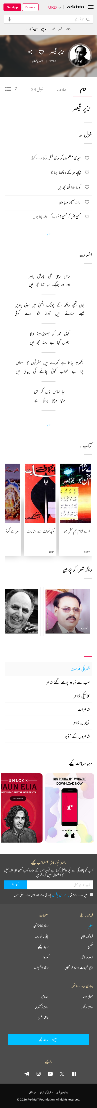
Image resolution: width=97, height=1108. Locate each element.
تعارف (61, 89)
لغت (52, 29)
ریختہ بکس (43, 1017)
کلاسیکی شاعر (82, 696)
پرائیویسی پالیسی (60, 894)
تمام (83, 89)
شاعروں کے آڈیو (77, 736)
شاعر (68, 29)
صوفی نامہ (88, 996)
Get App (12, 7)
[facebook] (74, 1074)
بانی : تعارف (41, 936)
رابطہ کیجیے (43, 947)
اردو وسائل (87, 957)
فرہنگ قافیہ (87, 936)
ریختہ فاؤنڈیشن (40, 926)
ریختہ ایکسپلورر (41, 968)
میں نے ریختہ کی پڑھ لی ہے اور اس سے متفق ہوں (50, 894)
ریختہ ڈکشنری (41, 1007)
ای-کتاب (32, 29)
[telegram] (27, 1074)
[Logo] (75, 7)
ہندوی (44, 996)
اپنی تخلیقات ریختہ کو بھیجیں (78, 968)
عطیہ (90, 926)
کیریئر (45, 957)
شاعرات (84, 709)
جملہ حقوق (32, 1092)
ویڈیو (43, 29)
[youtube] (50, 1074)
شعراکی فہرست (80, 669)
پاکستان (35, 61)
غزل (37, 89)
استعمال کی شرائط (46, 1092)
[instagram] (39, 1074)
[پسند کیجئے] (41, 51)
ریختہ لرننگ (87, 1007)
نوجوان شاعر (81, 723)
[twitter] (62, 1074)
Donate (30, 7)
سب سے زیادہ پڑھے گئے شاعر (68, 682)
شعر (60, 29)
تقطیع (90, 947)
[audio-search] (9, 19)
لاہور (41, 61)
